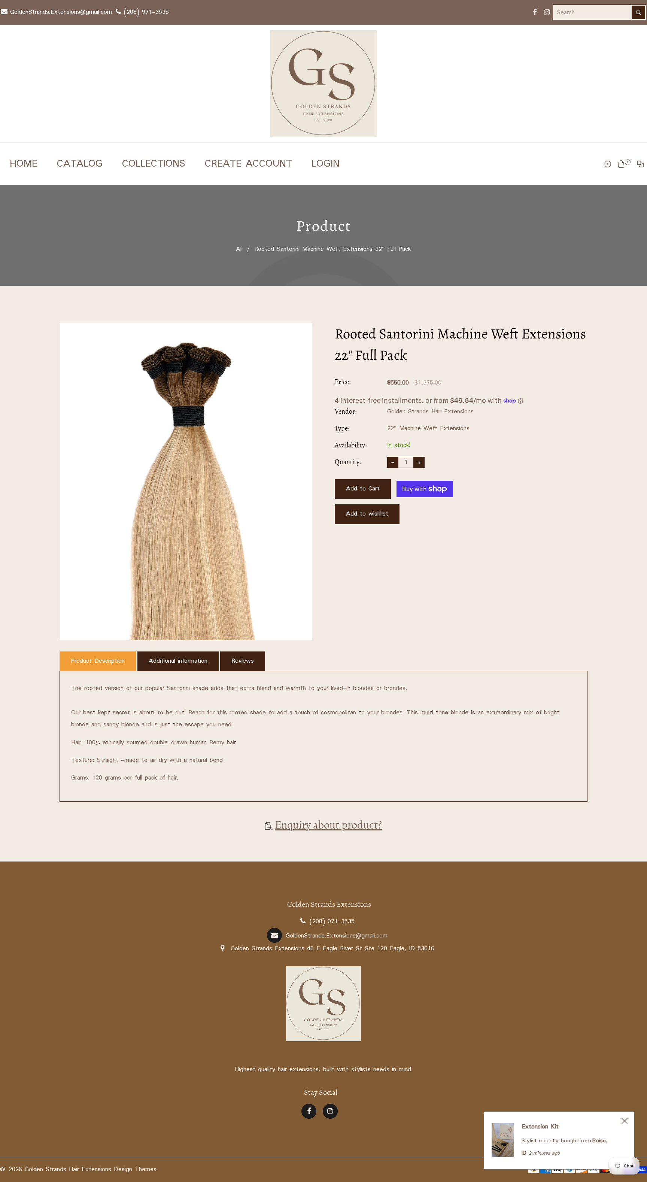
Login (326, 164)
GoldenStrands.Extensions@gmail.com (59, 12)
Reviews (242, 661)
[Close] (624, 1121)
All (239, 249)
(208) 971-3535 (145, 12)
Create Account (248, 164)
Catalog (80, 164)
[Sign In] (607, 164)
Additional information (178, 661)
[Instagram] (546, 12)
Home (23, 164)
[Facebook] (534, 12)
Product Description (98, 661)
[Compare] (640, 164)
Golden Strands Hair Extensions (430, 412)
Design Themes (135, 1169)
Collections (153, 164)
